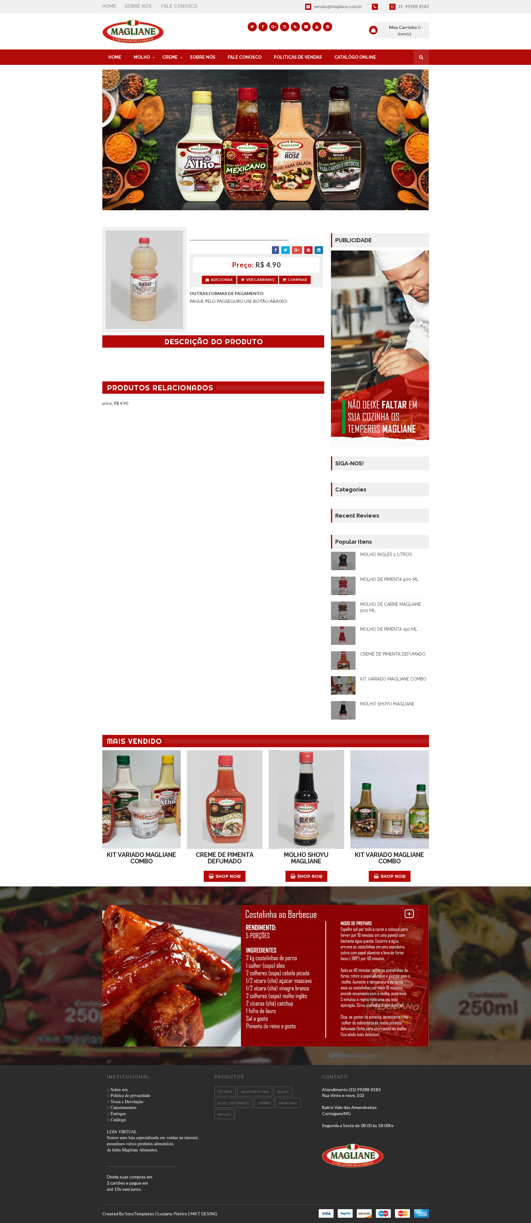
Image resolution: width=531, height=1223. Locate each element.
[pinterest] (327, 26)
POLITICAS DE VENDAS (298, 57)
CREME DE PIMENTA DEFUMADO (393, 654)
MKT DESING (204, 1213)
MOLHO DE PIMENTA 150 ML (388, 629)
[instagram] (284, 26)
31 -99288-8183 (413, 6)
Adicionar (222, 279)
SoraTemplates (139, 1213)
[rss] (295, 26)
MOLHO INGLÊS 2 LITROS (386, 554)
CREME (170, 57)
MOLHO (142, 57)
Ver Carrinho (260, 279)
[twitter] (252, 26)
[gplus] (273, 26)
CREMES (264, 1103)
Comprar (297, 279)
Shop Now (228, 876)
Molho (224, 1114)
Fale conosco (179, 6)
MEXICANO (288, 1103)
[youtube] (316, 26)
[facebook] (263, 26)
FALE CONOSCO (245, 57)
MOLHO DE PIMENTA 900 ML (389, 579)
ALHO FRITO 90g (255, 1092)
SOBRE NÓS (202, 57)
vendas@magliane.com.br (337, 6)
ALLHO (283, 1092)
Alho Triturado (233, 1103)
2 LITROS (225, 1092)
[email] (306, 26)
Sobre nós (138, 6)
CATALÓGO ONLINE (355, 57)
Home (109, 6)
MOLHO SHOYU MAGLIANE (387, 703)
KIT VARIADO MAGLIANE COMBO (393, 679)
